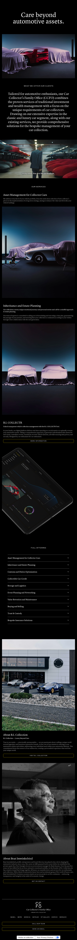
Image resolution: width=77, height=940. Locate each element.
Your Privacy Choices (45, 937)
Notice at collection (25, 937)
